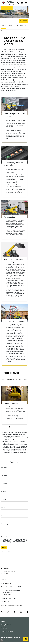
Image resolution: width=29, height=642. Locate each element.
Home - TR (4, 30)
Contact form (7, 583)
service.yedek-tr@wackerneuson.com (11, 605)
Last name (4, 475)
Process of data (5, 537)
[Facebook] (14, 612)
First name (4, 467)
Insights (5, 573)
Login (4, 566)
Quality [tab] (3, 379)
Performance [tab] (10, 379)
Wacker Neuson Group (9, 571)
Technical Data (12, 25)
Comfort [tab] (25, 379)
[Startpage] (8, 3)
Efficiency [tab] (18, 379)
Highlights (3, 25)
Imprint (3, 621)
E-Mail (3, 508)
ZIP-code (3, 491)
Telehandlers (11, 30)
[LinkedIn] (27, 612)
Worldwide (6, 568)
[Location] (1, 612)
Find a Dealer (23, 20)
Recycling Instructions (7, 631)
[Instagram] (8, 612)
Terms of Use (4, 628)
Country (3, 500)
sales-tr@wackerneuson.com (9, 602)
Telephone (4, 516)
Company (4, 483)
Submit (4, 547)
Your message (5, 524)
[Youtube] (21, 612)
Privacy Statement (6, 625)
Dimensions (20, 25)
